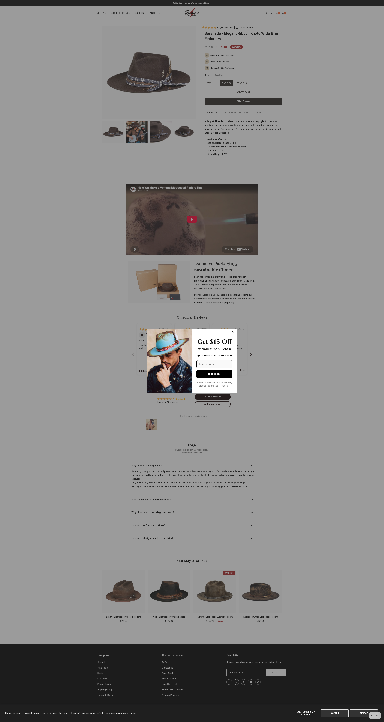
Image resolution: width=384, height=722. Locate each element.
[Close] (233, 332)
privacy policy (129, 713)
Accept (335, 713)
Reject (364, 713)
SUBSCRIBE (214, 374)
